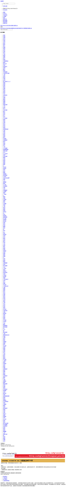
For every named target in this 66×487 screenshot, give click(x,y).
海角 (4, 131)
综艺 (4, 364)
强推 (4, 367)
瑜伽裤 (4, 390)
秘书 (4, 141)
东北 (4, 214)
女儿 (4, 152)
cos (3, 231)
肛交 (4, 123)
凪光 (4, 223)
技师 (4, 155)
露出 (4, 230)
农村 (4, 235)
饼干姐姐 (5, 265)
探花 (4, 86)
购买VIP (5, 19)
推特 (4, 387)
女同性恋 (5, 375)
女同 (4, 126)
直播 (4, 256)
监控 (4, 316)
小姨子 (4, 360)
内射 (4, 51)
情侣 (4, 77)
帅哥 (4, 420)
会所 (4, 306)
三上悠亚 (5, 118)
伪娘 (4, 78)
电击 (4, 421)
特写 (4, 305)
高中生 (4, 221)
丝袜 (4, 85)
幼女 (4, 116)
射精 (4, 397)
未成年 (4, 276)
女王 (4, 237)
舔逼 (4, 209)
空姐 (4, 122)
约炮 (4, 336)
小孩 (4, 333)
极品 (4, 99)
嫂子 (4, 111)
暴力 (4, 241)
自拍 (4, 298)
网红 (4, 246)
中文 (4, 303)
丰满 (4, 273)
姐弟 (4, 160)
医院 (4, 362)
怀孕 (4, 427)
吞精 (4, 314)
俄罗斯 (4, 313)
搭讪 (4, 260)
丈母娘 (4, 203)
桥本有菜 (5, 326)
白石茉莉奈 (5, 401)
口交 (4, 267)
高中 (4, 227)
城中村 (4, 393)
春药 (4, 428)
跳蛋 (4, 301)
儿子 (4, 329)
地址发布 (5, 9)
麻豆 (4, 44)
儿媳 (4, 379)
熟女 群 (4, 63)
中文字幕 (5, 110)
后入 (4, 145)
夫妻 (4, 198)
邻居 (4, 222)
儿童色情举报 (6, 480)
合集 (4, 76)
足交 (4, 96)
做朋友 (4, 250)
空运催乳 (5, 186)
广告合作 (5, 477)
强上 (4, 282)
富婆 (4, 317)
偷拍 (4, 62)
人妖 (4, 146)
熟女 (4, 43)
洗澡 (4, 406)
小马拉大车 (5, 286)
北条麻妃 (5, 190)
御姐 (4, 163)
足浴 (4, 391)
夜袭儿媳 (5, 104)
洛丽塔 (4, 363)
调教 (4, 56)
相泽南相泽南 (6, 396)
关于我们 (5, 479)
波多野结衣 (5, 129)
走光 (4, 440)
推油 (4, 297)
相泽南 (4, 215)
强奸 (4, 35)
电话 (4, 207)
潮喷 (4, 371)
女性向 (4, 321)
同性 (4, 233)
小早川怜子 (5, 279)
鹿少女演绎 (5, 423)
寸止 (4, 322)
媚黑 (4, 382)
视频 (4, 12)
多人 (4, 115)
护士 (4, 202)
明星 (4, 179)
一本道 (4, 194)
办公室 (4, 309)
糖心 (4, 69)
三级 (4, 302)
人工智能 (5, 148)
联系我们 (5, 476)
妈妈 (4, 59)
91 (3, 195)
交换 (4, 258)
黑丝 (4, 70)
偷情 (4, 55)
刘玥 (4, 385)
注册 (6, 6)
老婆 (4, 277)
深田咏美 (5, 368)
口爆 (4, 287)
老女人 (4, 413)
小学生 (4, 268)
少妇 (4, 54)
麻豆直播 (5, 20)
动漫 (4, 36)
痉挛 (4, 245)
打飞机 (4, 184)
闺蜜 (4, 144)
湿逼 (4, 204)
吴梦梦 (4, 138)
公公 (4, 180)
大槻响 (4, 404)
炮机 (4, 254)
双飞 (4, 108)
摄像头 (4, 400)
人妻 (4, 74)
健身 (4, 196)
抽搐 (4, 253)
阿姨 (4, 47)
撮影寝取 (5, 217)
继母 (4, 172)
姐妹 (4, 438)
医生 (4, 339)
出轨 (4, 159)
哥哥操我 (5, 71)
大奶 (4, 130)
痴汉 (4, 373)
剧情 (4, 103)
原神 (4, 210)
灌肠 (4, 349)
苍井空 (4, 271)
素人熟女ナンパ (6, 81)
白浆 (4, 133)
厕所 (4, 238)
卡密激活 (23, 460)
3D (3, 328)
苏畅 (4, 439)
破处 (4, 164)
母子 (4, 58)
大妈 (4, 354)
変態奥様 (5, 325)
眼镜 (4, 157)
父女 (4, 188)
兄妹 (4, 187)
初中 (4, 291)
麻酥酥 (4, 431)
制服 (4, 343)
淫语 (4, 264)
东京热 (4, 284)
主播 (4, 337)
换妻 (4, 82)
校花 (4, 398)
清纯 (4, 249)
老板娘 (4, 173)
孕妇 (4, 120)
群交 (4, 355)
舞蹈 (4, 358)
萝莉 (4, 48)
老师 (4, 84)
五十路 (4, 218)
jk (3, 165)
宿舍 (4, 295)
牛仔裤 (4, 320)
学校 (4, 394)
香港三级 (5, 150)
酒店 (4, 370)
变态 (4, 292)
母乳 (4, 169)
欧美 (4, 17)
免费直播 (25, 28)
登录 (4, 6)
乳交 (4, 352)
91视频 (4, 16)
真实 (4, 89)
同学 (4, 417)
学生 (4, 65)
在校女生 (5, 95)
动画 (4, 386)
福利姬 (4, 182)
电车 (4, 344)
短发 (4, 402)
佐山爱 (4, 345)
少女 (4, 244)
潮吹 (4, 192)
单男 (4, 347)
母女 (4, 112)
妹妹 (4, 248)
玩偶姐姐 (5, 140)
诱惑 (4, 366)
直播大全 (5, 23)
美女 (4, 340)
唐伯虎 (4, 234)
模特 (4, 183)
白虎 (4, 80)
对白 (4, 142)
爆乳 (4, 324)
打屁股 (4, 199)
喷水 (4, 52)
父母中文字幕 (6, 73)
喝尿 (4, 374)
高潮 (4, 67)
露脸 (4, 200)
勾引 (4, 93)
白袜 (4, 351)
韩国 (4, 100)
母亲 (4, 318)
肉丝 (4, 269)
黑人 (4, 46)
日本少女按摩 (6, 177)
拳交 (4, 356)
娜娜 (4, 101)
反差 (4, 240)
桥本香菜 (5, 175)
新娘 (4, 307)
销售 (4, 415)
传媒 (4, 88)
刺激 (4, 409)
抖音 (4, 242)
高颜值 (4, 341)
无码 (4, 41)
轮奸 (4, 114)
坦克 (4, 225)
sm (3, 257)
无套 (4, 412)
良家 (4, 135)
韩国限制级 (5, 149)
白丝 (4, 107)
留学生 (4, 211)
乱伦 (4, 39)
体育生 (4, 168)
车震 (4, 280)
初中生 (4, 167)
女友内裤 (5, 156)
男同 (4, 92)
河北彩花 (5, 389)
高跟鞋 (4, 416)
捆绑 (4, 226)
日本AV (5, 13)
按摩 (4, 37)
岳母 (4, 90)
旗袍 (4, 348)
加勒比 (4, 381)
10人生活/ (5, 153)
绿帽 (4, 97)
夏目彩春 (5, 332)
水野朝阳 (5, 262)
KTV (4, 378)
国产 (2, 25)
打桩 (4, 311)
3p (3, 213)
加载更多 (2, 443)
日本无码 (5, 14)
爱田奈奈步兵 (6, 334)
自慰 (4, 40)
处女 (4, 171)
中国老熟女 (5, 61)
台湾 (4, 299)
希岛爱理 (5, 408)
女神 (4, 252)
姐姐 (4, 161)
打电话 (4, 275)
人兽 (4, 206)
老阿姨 (4, 219)
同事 (4, 294)
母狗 (4, 119)
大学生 (4, 176)
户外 (4, 105)
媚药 (4, 405)
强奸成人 (5, 66)
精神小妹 (5, 434)
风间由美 (5, 272)
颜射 (4, 377)
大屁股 (4, 191)
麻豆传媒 (5, 383)
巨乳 (4, 50)
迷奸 (4, 134)
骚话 (4, 261)
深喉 (4, 283)
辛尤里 (4, 359)
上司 (4, 432)
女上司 (4, 419)
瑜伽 (4, 127)
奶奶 (4, 436)
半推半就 (5, 310)
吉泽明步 (5, 425)
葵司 (4, 430)
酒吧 (4, 290)
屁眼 (4, 288)
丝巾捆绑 (5, 424)
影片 (2, 28)
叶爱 (4, 411)
